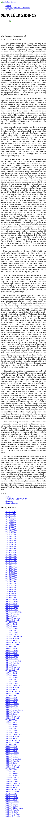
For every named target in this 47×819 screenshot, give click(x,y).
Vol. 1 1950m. (10, 512)
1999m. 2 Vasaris (11, 773)
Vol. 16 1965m (10, 542)
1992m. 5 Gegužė (11, 608)
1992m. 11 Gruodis (12, 620)
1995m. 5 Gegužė (11, 681)
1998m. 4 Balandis (12, 753)
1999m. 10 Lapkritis (12, 790)
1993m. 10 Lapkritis (12, 642)
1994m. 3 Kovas (11, 653)
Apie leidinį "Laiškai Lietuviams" (17, 8)
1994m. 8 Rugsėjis (12, 663)
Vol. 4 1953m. (10, 518)
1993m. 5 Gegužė (11, 632)
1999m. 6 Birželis (11, 781)
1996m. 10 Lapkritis (12, 716)
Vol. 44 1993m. (11, 622)
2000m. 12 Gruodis (12, 816)
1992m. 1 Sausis (11, 600)
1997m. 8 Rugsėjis (12, 736)
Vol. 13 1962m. (11, 536)
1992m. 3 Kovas (11, 604)
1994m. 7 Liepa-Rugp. (13, 661)
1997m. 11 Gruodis (12, 743)
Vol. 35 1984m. (11, 581)
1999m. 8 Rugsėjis (12, 785)
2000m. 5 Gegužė (11, 804)
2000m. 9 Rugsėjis (12, 810)
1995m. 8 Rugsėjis (12, 687)
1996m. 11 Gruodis (12, 718)
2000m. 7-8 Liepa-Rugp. (14, 808)
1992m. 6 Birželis (11, 610)
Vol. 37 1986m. (11, 585)
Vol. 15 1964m (10, 540)
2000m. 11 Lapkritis (12, 814)
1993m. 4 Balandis (12, 630)
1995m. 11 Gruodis (12, 693)
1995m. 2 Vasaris (11, 675)
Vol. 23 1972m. (11, 557)
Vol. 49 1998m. (11, 745)
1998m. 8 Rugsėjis (12, 761)
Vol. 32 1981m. (11, 575)
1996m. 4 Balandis (12, 704)
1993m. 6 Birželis (11, 634)
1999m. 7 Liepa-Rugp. (13, 783)
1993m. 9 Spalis (11, 640)
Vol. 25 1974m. (11, 561)
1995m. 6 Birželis (11, 683)
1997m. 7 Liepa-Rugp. (13, 734)
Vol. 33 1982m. (11, 577)
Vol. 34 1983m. (11, 579)
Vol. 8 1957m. (10, 526)
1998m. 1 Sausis (11, 747)
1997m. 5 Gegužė (11, 730)
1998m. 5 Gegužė (11, 755)
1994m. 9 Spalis (11, 665)
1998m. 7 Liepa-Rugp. (13, 759)
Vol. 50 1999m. (11, 769)
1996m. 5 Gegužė (11, 706)
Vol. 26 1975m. (11, 563)
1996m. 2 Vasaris (11, 700)
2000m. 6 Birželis (11, 806)
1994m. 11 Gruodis (12, 669)
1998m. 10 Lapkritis (12, 765)
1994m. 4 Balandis (12, 655)
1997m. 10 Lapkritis (12, 740)
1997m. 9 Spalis (11, 738)
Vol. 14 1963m (10, 538)
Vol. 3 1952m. (10, 516)
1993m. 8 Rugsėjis (12, 638)
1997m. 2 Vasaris (11, 724)
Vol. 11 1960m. (11, 532)
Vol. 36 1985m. (11, 583)
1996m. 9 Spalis (11, 714)
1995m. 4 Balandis (12, 679)
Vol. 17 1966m (10, 544)
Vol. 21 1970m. (11, 553)
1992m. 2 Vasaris (11, 602)
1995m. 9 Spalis (11, 689)
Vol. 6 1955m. (10, 522)
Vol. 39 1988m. (11, 589)
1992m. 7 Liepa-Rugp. (13, 612)
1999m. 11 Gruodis (12, 792)
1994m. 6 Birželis (11, 659)
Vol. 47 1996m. (11, 696)
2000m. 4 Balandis (12, 802)
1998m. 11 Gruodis (12, 767)
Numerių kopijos (11, 503)
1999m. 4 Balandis (12, 777)
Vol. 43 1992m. (11, 597)
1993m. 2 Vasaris (11, 626)
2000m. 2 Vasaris (11, 798)
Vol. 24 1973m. (11, 559)
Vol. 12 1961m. (11, 534)
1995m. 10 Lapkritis (12, 691)
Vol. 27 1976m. (11, 565)
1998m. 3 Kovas (11, 751)
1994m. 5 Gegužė (11, 657)
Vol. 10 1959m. (11, 530)
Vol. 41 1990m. (11, 593)
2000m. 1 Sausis (11, 796)
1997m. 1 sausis (11, 722)
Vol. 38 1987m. (11, 587)
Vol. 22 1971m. (11, 555)
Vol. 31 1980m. (11, 573)
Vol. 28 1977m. (11, 567)
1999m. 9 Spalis (11, 787)
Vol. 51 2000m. (11, 794)
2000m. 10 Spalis (11, 812)
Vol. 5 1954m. (10, 520)
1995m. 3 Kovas (11, 677)
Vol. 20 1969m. (11, 550)
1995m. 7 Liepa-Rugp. (13, 685)
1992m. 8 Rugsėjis (12, 614)
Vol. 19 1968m (10, 548)
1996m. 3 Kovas (11, 702)
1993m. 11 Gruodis (12, 644)
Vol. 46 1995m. (11, 671)
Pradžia (8, 6)
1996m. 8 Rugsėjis (12, 712)
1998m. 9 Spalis (11, 763)
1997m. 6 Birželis (11, 732)
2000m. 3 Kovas (11, 800)
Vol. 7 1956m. (10, 524)
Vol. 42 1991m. (11, 595)
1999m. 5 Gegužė (11, 779)
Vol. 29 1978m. (11, 569)
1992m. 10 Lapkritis (12, 618)
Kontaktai (9, 501)
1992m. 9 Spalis (11, 616)
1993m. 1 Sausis (11, 624)
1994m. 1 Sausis (11, 649)
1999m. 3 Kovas (11, 775)
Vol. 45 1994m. (11, 647)
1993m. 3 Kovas (11, 628)
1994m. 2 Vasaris (11, 651)
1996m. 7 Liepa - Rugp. (14, 710)
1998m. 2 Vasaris (11, 749)
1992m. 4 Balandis (12, 606)
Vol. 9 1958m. (10, 528)
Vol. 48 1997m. (11, 720)
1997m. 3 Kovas (11, 726)
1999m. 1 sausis (11, 771)
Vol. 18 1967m (10, 546)
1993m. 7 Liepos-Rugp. (14, 636)
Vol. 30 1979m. (11, 571)
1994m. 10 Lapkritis (12, 667)
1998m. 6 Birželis (11, 757)
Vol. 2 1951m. (10, 514)
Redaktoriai (9, 10)
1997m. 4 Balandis (12, 728)
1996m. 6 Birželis (11, 708)
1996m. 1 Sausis (11, 698)
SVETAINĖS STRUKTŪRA (16, 499)
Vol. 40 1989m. (11, 591)
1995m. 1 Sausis (11, 673)
